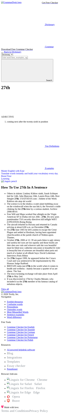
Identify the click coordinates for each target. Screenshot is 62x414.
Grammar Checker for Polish (20, 340)
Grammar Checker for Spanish (21, 329)
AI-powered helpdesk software (21, 350)
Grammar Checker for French (20, 335)
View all (5, 289)
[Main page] (11, 2)
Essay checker (16, 366)
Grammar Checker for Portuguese (22, 337)
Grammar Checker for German (21, 332)
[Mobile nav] (2, 52)
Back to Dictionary (12, 52)
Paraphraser (12, 369)
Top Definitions (51, 146)
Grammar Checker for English (20, 327)
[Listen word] (22, 114)
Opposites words (14, 309)
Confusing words (15, 304)
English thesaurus (15, 301)
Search (49, 80)
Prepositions (12, 307)
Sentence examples (15, 314)
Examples (49, 168)
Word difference (14, 317)
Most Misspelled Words (17, 312)
